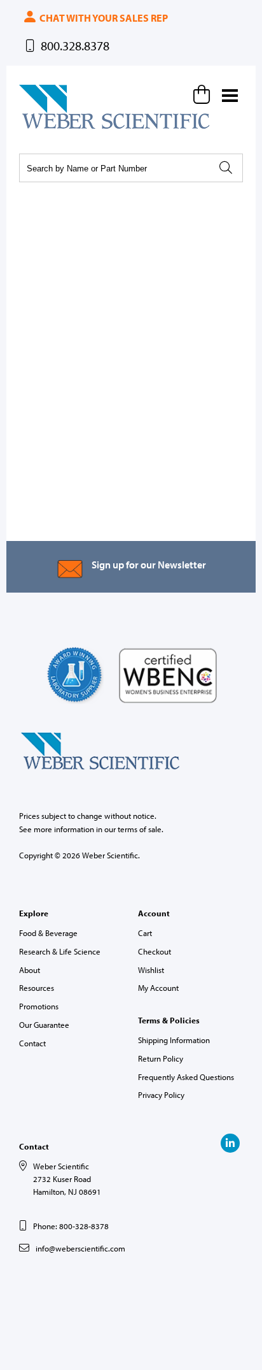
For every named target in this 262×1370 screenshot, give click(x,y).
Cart (145, 933)
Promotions (39, 1006)
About (29, 970)
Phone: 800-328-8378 (71, 1226)
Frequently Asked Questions (186, 1077)
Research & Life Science (59, 951)
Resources (36, 988)
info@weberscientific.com (80, 1248)
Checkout (154, 951)
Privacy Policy (161, 1095)
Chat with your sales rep (103, 17)
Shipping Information (174, 1040)
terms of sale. (140, 829)
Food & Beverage (48, 933)
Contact (32, 1043)
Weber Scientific (49, 128)
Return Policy (160, 1058)
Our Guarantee (44, 1025)
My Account (158, 988)
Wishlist (151, 970)
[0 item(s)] (203, 94)
